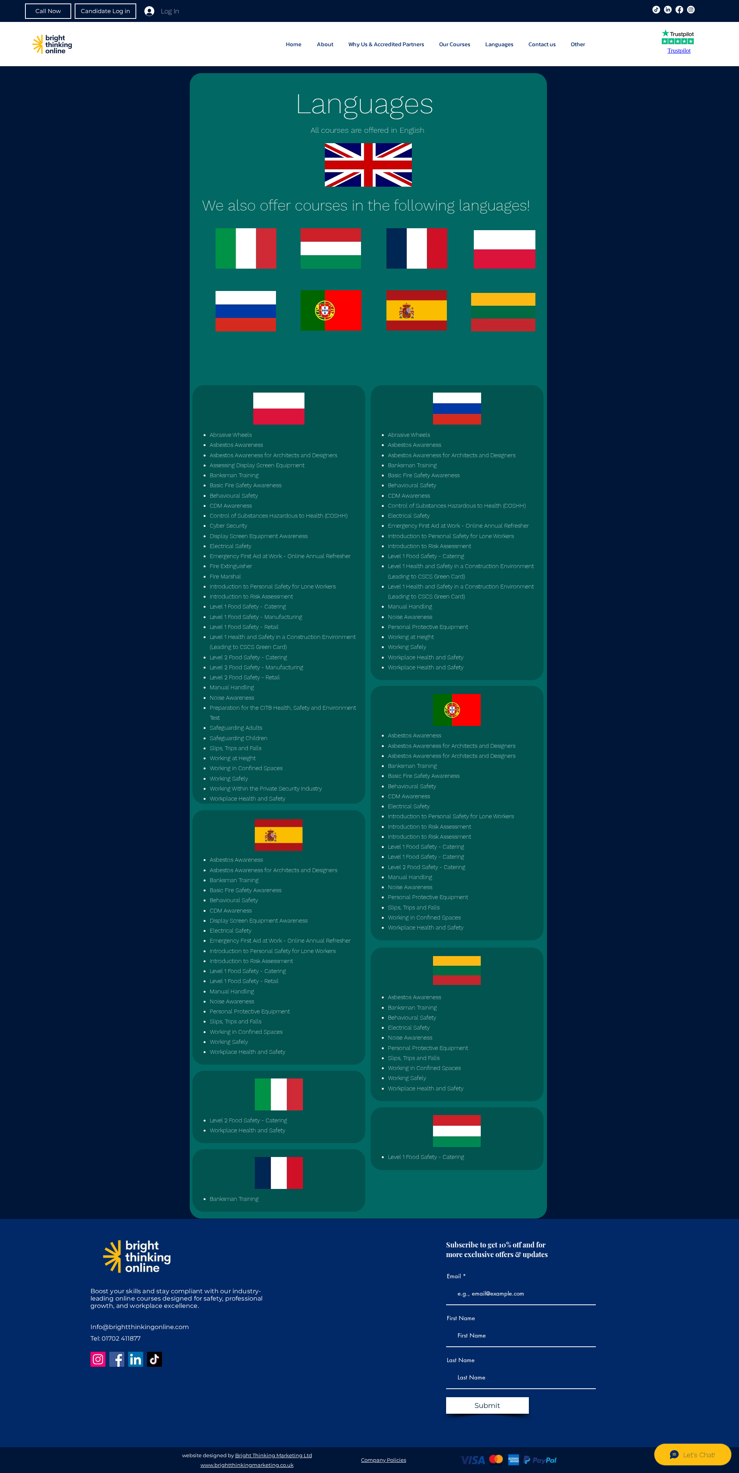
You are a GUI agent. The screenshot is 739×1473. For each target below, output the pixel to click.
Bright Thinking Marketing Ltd (273, 1455)
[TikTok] (154, 1359)
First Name (461, 1318)
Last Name (461, 1360)
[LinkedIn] (668, 9)
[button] (579, 44)
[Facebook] (679, 9)
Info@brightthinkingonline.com (139, 1327)
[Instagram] (691, 9)
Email (454, 1276)
